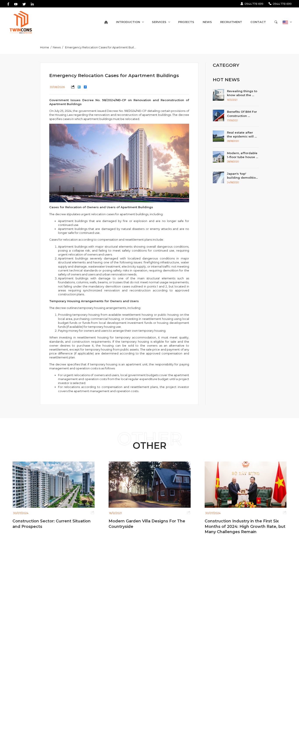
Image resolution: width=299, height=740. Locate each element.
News (57, 47)
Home (44, 47)
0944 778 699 (253, 3)
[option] (135, 495)
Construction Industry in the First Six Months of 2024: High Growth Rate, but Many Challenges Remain (231, 526)
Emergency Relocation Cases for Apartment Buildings (102, 47)
